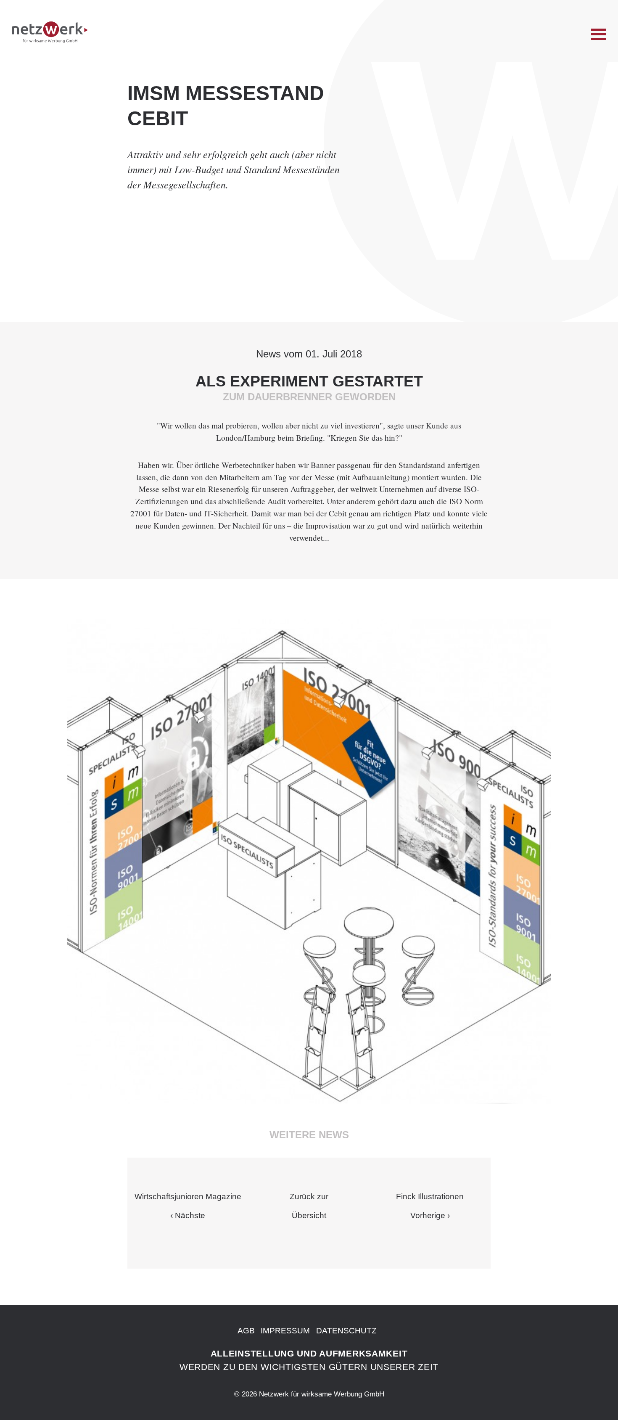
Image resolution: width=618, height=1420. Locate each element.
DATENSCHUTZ (346, 1330)
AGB (246, 1330)
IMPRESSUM (285, 1330)
